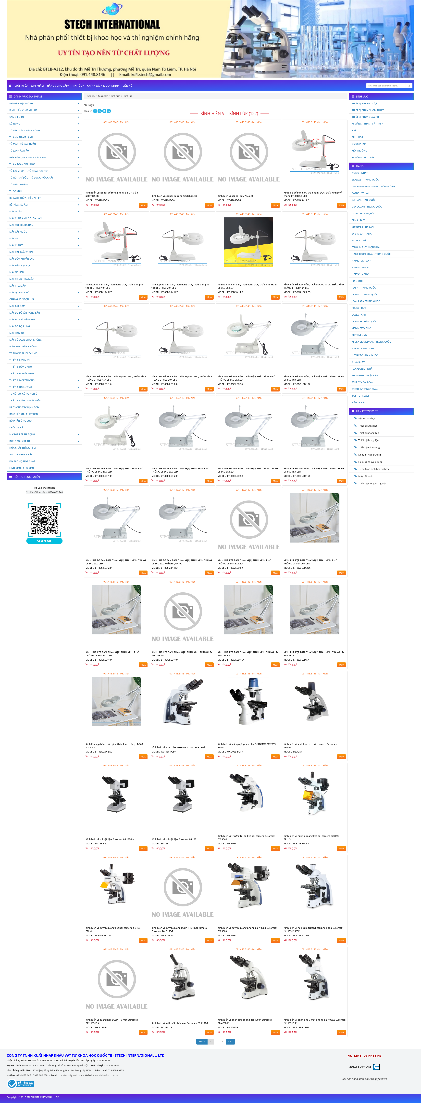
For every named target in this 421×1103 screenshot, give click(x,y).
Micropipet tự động (22, 434)
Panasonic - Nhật (363, 368)
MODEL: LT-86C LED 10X (297, 384)
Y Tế (354, 130)
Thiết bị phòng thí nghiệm (372, 483)
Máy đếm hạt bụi (19, 265)
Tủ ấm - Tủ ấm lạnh (21, 137)
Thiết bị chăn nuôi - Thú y (368, 110)
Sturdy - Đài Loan (362, 382)
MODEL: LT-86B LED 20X (164, 384)
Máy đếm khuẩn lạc (21, 258)
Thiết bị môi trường (22, 380)
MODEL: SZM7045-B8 (163, 200)
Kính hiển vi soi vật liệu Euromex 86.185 (173, 839)
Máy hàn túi (16, 333)
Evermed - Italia (361, 233)
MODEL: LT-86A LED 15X (231, 659)
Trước (202, 1041)
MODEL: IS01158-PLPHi (164, 751)
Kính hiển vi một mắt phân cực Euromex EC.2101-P (180, 1023)
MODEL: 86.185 (159, 843)
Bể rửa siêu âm (18, 204)
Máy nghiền (16, 272)
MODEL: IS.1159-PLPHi (296, 1027)
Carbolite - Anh (361, 193)
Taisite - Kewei (360, 395)
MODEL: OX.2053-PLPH (230, 751)
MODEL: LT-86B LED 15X (99, 384)
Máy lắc (14, 238)
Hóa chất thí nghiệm (22, 447)
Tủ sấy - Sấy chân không (24, 130)
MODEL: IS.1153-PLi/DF (296, 935)
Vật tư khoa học (366, 418)
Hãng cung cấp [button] (57, 85)
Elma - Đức (358, 220)
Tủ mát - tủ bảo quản (22, 143)
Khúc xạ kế (16, 427)
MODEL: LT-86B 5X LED (296, 200)
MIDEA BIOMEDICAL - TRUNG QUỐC (371, 341)
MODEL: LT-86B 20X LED (164, 292)
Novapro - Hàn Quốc (365, 355)
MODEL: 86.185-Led (96, 843)
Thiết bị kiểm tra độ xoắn (25, 400)
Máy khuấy (16, 245)
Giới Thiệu (21, 85)
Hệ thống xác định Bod (24, 407)
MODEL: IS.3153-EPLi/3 (296, 843)
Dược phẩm (359, 143)
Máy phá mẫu (17, 285)
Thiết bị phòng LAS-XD (365, 116)
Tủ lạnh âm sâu (19, 150)
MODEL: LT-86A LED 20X (297, 567)
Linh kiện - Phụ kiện (21, 468)
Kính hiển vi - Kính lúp (23, 110)
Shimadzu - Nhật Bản (365, 375)
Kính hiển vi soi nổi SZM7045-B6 (235, 195)
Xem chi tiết (140, 187)
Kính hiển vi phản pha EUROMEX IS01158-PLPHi (178, 747)
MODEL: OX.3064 (227, 843)
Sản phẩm (37, 85)
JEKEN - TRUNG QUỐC (364, 287)
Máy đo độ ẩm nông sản (24, 312)
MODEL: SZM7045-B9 (97, 200)
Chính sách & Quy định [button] (102, 85)
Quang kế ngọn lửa (21, 299)
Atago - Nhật (360, 172)
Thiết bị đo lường (20, 387)
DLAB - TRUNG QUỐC (363, 213)
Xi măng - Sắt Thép (363, 157)
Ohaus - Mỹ (358, 361)
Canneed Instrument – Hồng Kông (373, 186)
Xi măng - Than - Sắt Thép (367, 123)
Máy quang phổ (19, 292)
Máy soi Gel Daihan (21, 224)
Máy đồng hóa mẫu (21, 278)
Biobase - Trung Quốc (365, 179)
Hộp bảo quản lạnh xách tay (27, 157)
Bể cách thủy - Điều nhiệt (25, 197)
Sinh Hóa (357, 137)
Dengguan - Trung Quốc (367, 206)
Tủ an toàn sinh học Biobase (374, 469)
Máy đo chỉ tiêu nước (22, 319)
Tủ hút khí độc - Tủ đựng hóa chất (31, 177)
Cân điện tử (16, 116)
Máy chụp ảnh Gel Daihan (25, 218)
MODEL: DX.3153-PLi (162, 935)
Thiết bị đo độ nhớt (21, 373)
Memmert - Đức (361, 328)
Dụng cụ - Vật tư (19, 441)
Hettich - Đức (360, 274)
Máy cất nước (18, 231)
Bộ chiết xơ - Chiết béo (23, 414)
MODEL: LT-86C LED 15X (297, 475)
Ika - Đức (357, 280)
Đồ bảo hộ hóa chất (22, 461)
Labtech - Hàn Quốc (364, 321)
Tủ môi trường (18, 184)
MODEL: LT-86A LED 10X (99, 659)
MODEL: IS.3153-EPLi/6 (98, 935)
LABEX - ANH (359, 314)
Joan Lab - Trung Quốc (366, 301)
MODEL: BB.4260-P (228, 1027)
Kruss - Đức (359, 307)
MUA (143, 205)
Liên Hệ (127, 85)
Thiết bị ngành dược (365, 103)
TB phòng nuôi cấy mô (23, 353)
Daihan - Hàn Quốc (363, 199)
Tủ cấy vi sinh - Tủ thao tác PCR (28, 170)
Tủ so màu (15, 191)
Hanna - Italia (360, 267)
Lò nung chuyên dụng (370, 461)
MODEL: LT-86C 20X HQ (164, 567)
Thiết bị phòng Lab (368, 432)
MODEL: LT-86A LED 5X (230, 567)
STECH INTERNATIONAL (365, 389)
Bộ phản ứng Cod (20, 420)
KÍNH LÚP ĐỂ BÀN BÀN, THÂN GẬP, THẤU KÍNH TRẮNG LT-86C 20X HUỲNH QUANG (181, 562)
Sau (230, 1041)
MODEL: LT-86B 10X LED (99, 292)
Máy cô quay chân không (25, 339)
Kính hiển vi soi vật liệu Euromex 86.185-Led (110, 839)
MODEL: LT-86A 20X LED (99, 751)
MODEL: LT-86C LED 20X (164, 475)
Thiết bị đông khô (20, 366)
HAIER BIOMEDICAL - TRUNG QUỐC (371, 253)
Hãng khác (358, 402)
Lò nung (14, 123)
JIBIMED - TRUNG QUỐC (365, 294)
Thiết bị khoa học (367, 425)
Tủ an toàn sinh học (22, 164)
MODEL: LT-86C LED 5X (230, 384)
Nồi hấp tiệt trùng (21, 103)
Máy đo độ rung (19, 326)
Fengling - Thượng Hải (366, 247)
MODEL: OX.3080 (227, 935)
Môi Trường (359, 150)
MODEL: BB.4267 (293, 751)
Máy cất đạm (17, 305)
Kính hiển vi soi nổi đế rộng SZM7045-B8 (174, 195)
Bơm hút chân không (23, 346)
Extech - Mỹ (359, 240)
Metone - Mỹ (359, 334)
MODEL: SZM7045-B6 (229, 200)
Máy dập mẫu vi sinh (22, 251)
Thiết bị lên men (19, 360)
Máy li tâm (16, 211)
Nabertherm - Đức (363, 348)
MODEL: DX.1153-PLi (97, 1027)
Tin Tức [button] (77, 85)
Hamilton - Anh (361, 260)
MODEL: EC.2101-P (161, 1027)
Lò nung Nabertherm (370, 454)
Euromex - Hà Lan (363, 226)
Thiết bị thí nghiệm (368, 440)
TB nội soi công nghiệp (23, 393)
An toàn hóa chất (20, 454)
